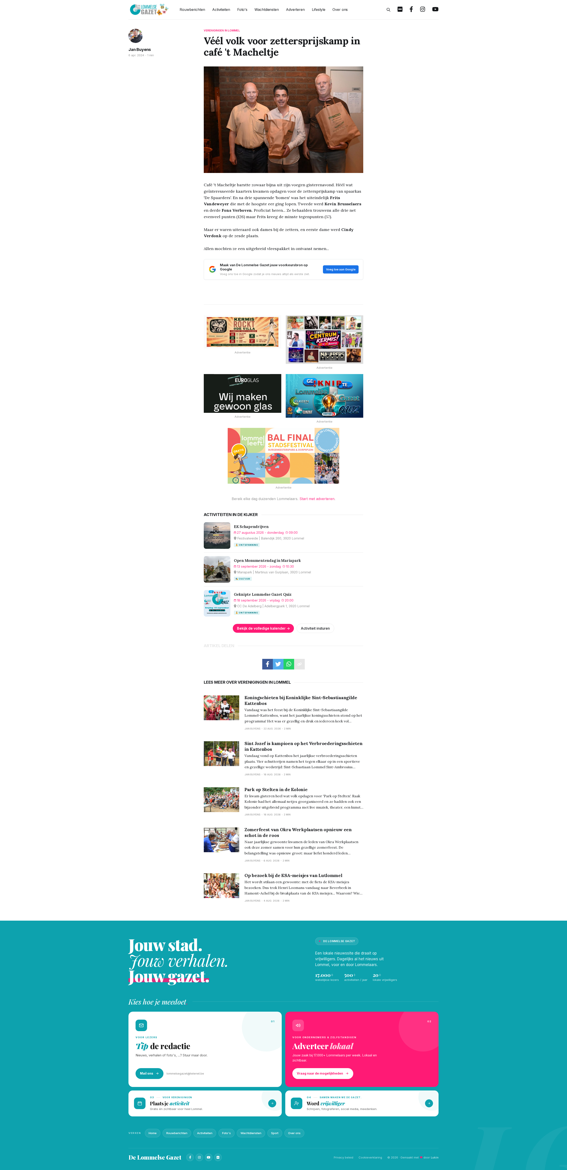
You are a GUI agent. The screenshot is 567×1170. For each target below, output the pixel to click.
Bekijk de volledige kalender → (263, 628)
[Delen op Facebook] (267, 664)
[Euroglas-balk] (242, 393)
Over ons (340, 9)
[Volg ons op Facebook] (411, 9)
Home (153, 1133)
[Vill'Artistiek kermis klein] (242, 332)
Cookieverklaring (370, 1157)
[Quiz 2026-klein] (324, 396)
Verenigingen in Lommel (222, 30)
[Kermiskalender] (324, 339)
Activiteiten (221, 9)
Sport (274, 1133)
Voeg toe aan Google (340, 269)
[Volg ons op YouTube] (435, 9)
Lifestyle (318, 9)
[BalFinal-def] (283, 456)
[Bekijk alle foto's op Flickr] (400, 9)
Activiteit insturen (315, 628)
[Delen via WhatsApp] (289, 664)
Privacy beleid (343, 1157)
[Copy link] (299, 664)
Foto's (242, 9)
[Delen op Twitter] (278, 664)
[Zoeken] (388, 9)
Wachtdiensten (266, 9)
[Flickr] (218, 1157)
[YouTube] (208, 1157)
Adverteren (295, 9)
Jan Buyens (139, 49)
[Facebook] (190, 1157)
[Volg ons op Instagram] (422, 9)
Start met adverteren (316, 499)
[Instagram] (199, 1157)
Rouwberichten (192, 9)
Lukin (435, 1157)
